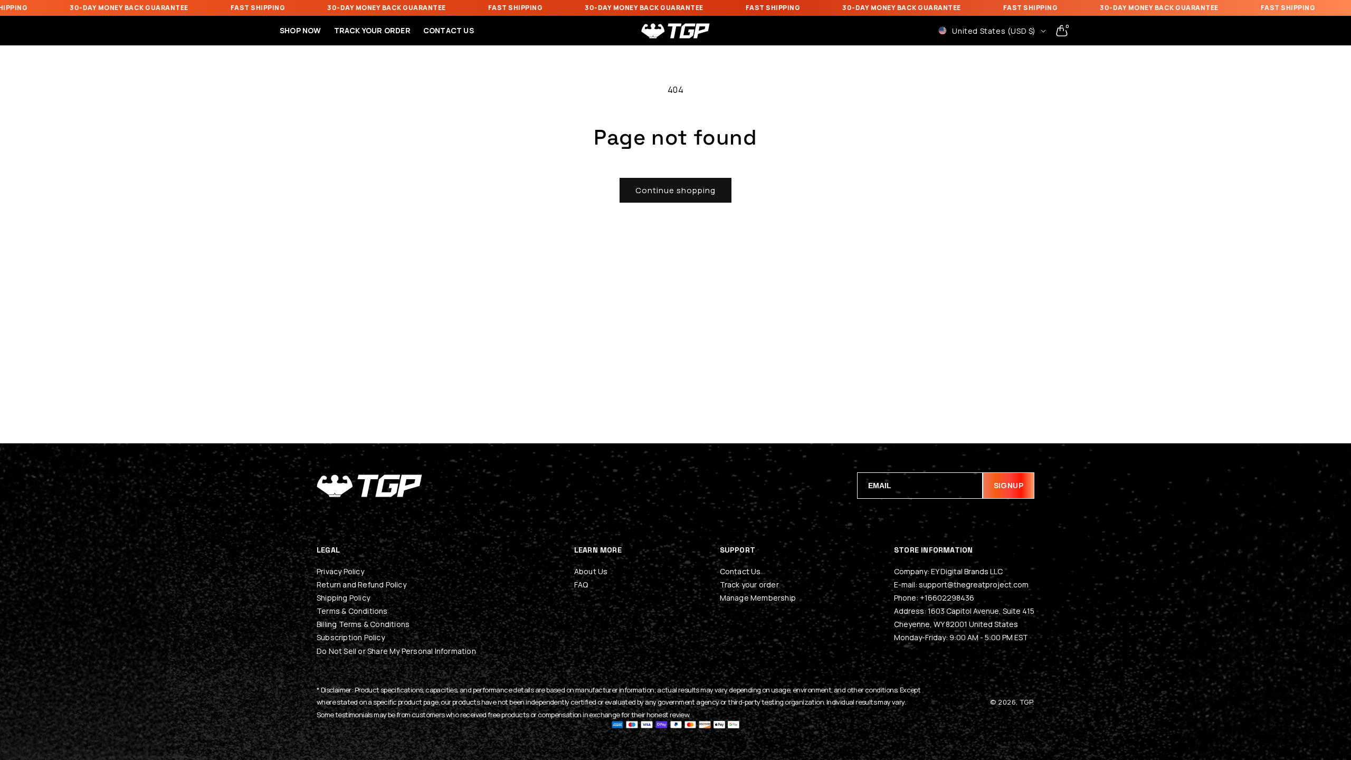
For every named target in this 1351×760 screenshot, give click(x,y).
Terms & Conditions (352, 611)
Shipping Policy (343, 598)
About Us (591, 571)
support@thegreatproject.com (974, 585)
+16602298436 (947, 598)
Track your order (749, 585)
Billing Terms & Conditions (363, 624)
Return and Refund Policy (361, 585)
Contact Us (740, 571)
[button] (1061, 30)
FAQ (581, 585)
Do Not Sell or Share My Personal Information (396, 651)
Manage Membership (758, 598)
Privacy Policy (340, 571)
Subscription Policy (351, 637)
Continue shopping (675, 190)
